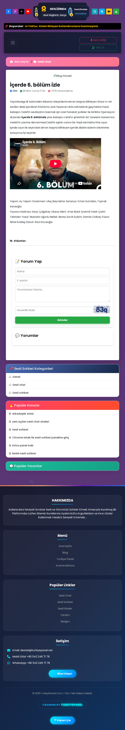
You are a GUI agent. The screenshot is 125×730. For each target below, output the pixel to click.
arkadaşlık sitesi (23, 414)
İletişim (65, 621)
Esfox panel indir (23, 445)
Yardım (65, 615)
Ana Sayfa (21, 62)
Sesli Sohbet (65, 602)
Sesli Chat (65, 595)
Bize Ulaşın (64, 673)
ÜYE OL (99, 47)
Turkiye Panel (65, 559)
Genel (16, 377)
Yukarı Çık (63, 720)
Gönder (62, 320)
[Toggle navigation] (12, 42)
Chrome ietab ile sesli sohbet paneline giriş (40, 437)
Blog (65, 552)
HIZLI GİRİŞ (99, 40)
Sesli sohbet (21, 393)
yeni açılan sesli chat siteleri (30, 421)
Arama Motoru (65, 565)
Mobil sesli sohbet (24, 453)
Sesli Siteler (65, 608)
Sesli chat (19, 385)
